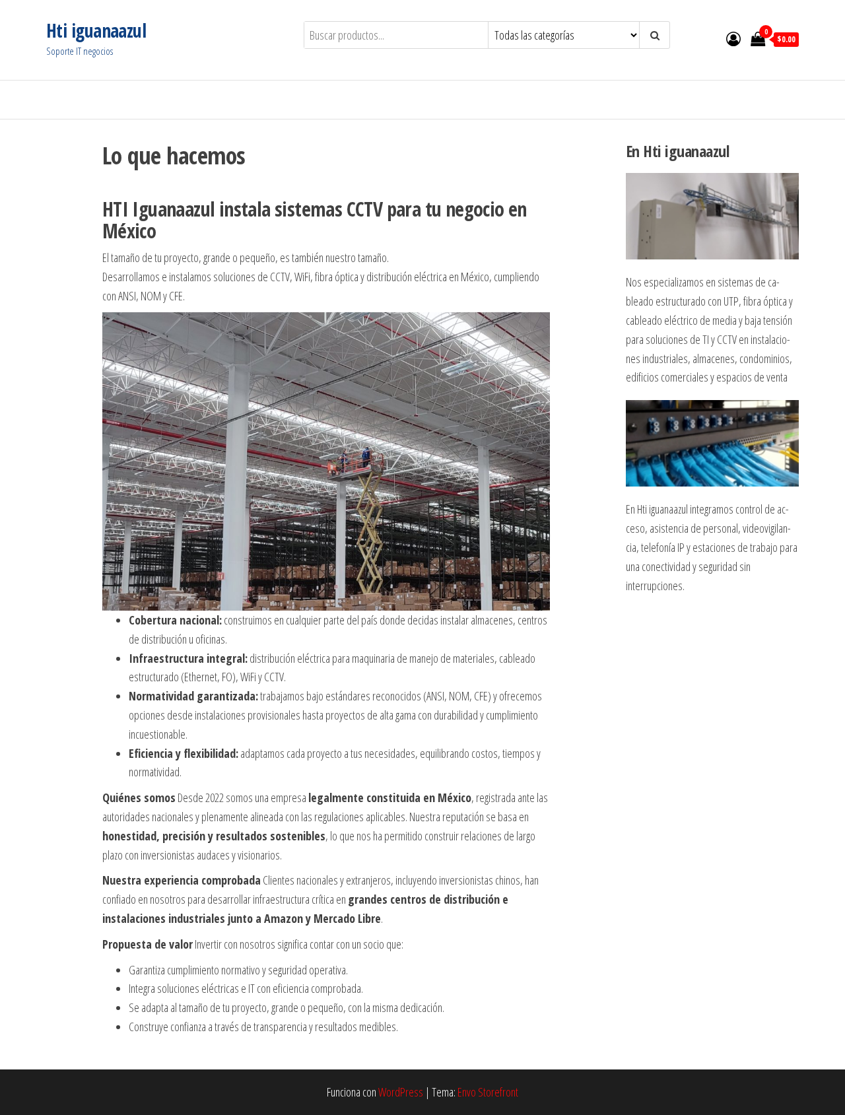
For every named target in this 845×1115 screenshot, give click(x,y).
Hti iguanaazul (96, 30)
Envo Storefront (487, 1092)
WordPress (400, 1092)
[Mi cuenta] (733, 38)
